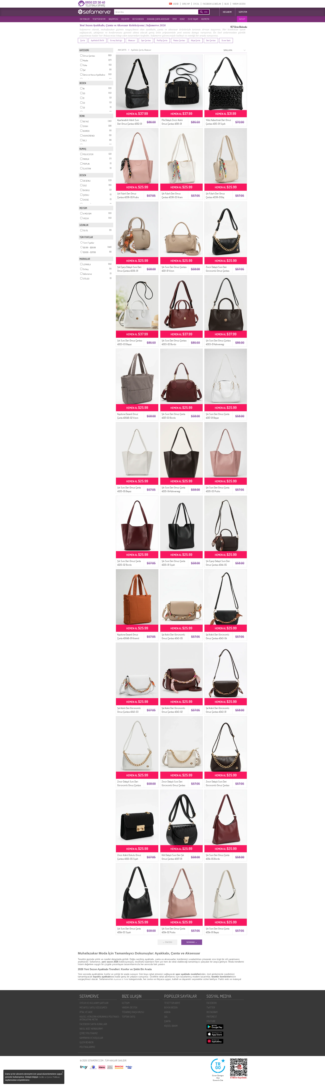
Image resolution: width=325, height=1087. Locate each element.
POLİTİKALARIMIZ (87, 1047)
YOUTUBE (211, 1021)
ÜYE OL (196, 4)
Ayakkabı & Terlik (97, 40)
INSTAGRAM (212, 1012)
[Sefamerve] (95, 11)
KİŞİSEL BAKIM (171, 1025)
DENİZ (182, 19)
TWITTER (211, 1007)
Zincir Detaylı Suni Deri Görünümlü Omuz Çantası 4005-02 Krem (173, 785)
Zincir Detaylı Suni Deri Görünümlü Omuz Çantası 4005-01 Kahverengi (217, 785)
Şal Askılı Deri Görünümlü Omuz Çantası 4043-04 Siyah (217, 638)
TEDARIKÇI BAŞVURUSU (133, 1012)
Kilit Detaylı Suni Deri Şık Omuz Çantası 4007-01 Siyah (173, 859)
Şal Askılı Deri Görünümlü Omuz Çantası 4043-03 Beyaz (129, 712)
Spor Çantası (146, 40)
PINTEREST (212, 1016)
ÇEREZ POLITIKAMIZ (89, 1033)
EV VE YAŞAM (193, 19)
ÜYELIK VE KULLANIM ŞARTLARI (94, 1002)
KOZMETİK (205, 19)
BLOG (226, 4)
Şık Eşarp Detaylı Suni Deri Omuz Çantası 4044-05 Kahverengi (218, 565)
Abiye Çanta (195, 40)
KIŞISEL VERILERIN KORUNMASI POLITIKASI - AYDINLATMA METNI (100, 1018)
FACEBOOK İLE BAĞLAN (212, 4)
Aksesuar (131, 40)
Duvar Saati (226, 40)
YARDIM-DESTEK (238, 4)
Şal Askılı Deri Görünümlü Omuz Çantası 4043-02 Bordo (173, 712)
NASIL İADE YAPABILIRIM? (91, 1028)
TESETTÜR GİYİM (99, 19)
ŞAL (166, 1016)
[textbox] (151, 12)
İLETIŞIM (125, 1002)
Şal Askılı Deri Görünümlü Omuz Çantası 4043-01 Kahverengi (217, 712)
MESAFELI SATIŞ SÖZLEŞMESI (93, 1007)
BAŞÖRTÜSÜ (113, 19)
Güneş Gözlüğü (116, 40)
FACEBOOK (212, 1002)
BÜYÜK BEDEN (138, 19)
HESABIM (227, 12)
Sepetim (243, 12)
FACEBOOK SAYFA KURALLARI (93, 1024)
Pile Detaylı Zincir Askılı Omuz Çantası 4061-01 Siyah (172, 124)
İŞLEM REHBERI (86, 1042)
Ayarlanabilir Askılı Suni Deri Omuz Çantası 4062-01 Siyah (129, 124)
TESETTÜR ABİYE (172, 1002)
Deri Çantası (211, 40)
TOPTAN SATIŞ (128, 1016)
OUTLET (242, 19)
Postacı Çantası (179, 40)
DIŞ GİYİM (125, 19)
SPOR (174, 19)
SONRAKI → (191, 942)
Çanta (82, 40)
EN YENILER (84, 19)
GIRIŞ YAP (186, 4)
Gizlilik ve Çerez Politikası (49, 1077)
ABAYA (167, 1012)
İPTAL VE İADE (86, 1012)
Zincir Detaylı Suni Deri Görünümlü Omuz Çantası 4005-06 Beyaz (129, 785)
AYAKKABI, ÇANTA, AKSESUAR (158, 19)
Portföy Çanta (162, 40)
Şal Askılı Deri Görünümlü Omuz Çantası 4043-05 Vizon (173, 638)
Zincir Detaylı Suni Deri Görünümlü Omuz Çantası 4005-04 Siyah (217, 271)
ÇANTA (167, 1021)
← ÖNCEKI (167, 942)
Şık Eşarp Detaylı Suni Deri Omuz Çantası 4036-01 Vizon (129, 271)
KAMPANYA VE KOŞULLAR (91, 1037)
